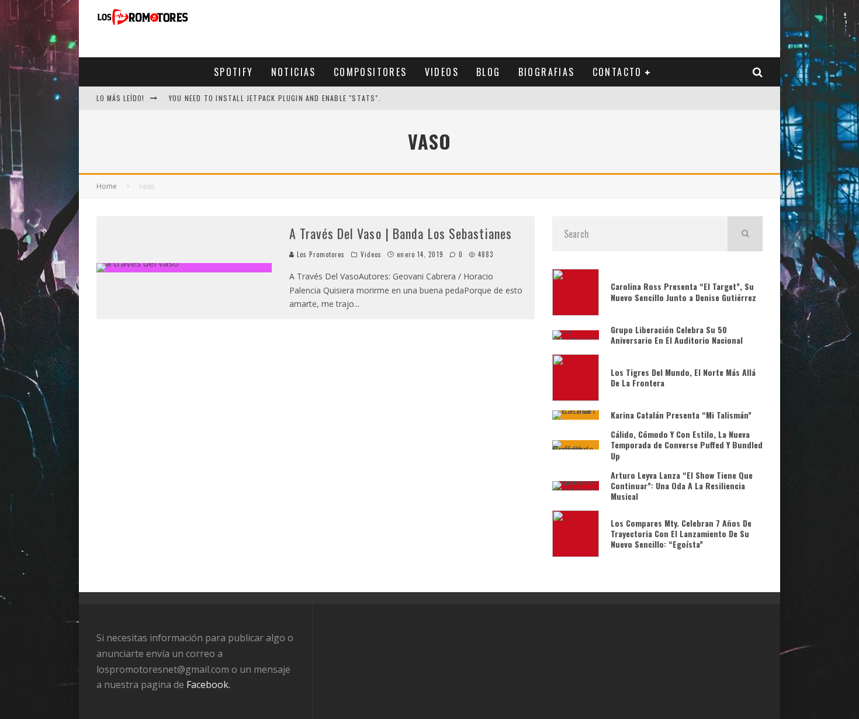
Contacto (617, 72)
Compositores (370, 72)
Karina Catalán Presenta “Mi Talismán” (682, 415)
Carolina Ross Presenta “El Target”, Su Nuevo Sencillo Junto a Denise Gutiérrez (683, 291)
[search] (745, 233)
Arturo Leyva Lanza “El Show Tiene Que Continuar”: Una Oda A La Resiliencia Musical (682, 485)
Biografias (546, 72)
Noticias (293, 72)
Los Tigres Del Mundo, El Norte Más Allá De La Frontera (683, 377)
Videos (442, 72)
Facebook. (208, 684)
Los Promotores (320, 254)
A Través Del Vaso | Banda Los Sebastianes (400, 233)
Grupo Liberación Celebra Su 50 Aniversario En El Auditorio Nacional (677, 334)
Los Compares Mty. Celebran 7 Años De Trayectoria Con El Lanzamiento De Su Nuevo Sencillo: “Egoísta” (681, 533)
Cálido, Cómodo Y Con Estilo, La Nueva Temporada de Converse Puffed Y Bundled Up (687, 444)
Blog (488, 72)
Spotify (234, 72)
